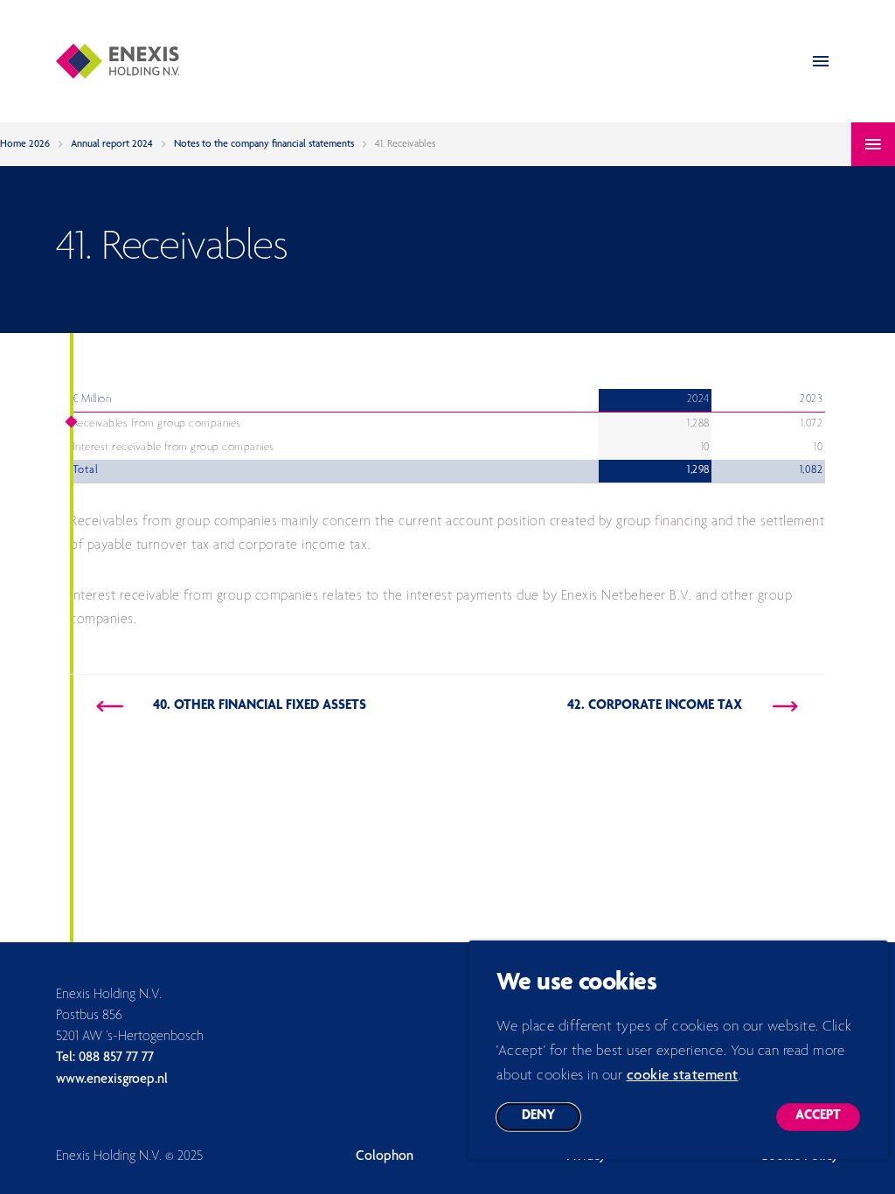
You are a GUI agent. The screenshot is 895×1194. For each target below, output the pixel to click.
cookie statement (683, 1076)
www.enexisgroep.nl (112, 1080)
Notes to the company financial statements (264, 144)
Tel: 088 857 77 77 (105, 1059)
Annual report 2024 (112, 144)
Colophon (384, 1157)
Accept (827, 1120)
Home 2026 (25, 144)
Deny (551, 1120)
